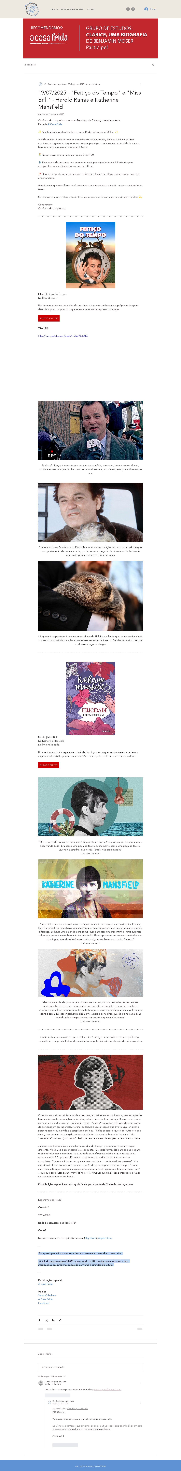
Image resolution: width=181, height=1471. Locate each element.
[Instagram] (133, 9)
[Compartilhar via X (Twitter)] (46, 1320)
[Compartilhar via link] (60, 1320)
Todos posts (30, 64)
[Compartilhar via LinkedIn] (53, 1320)
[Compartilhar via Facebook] (39, 1320)
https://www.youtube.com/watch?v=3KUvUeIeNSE (63, 336)
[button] (153, 65)
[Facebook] (128, 9)
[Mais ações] (141, 84)
